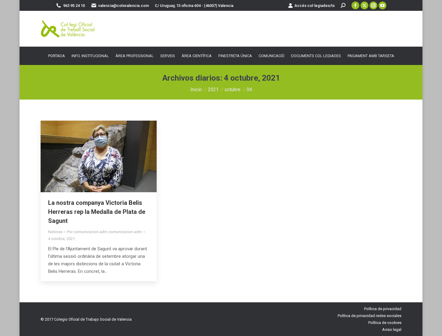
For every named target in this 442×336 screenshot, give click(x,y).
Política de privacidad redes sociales (369, 315)
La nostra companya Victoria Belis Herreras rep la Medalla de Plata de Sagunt (96, 211)
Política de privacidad (382, 309)
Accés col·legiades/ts (314, 5)
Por (104, 232)
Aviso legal (391, 329)
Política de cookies (384, 322)
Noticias (55, 232)
